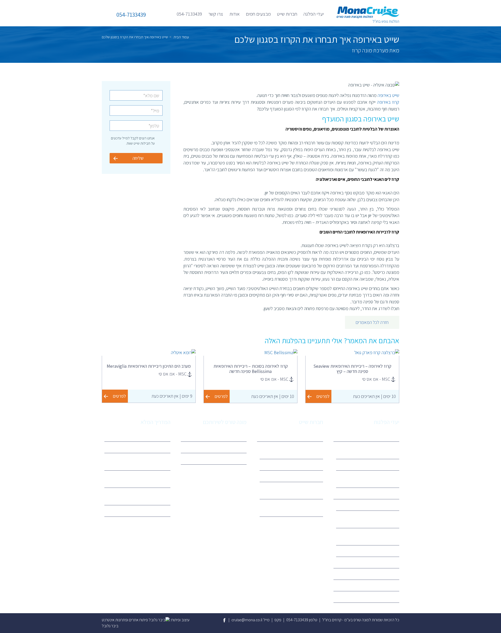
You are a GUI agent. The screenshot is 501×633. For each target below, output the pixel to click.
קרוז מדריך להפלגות (151, 435)
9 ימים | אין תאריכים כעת (172, 396)
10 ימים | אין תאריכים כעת (374, 396)
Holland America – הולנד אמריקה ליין (292, 490)
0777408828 (232, 458)
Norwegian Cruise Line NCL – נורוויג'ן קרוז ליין (295, 507)
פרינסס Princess (306, 476)
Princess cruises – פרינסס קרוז (371, 551)
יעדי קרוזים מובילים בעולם (147, 510)
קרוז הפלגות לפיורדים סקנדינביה (371, 464)
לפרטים (323, 396)
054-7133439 (189, 14)
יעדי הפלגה (313, 14)
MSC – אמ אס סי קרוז (303, 464)
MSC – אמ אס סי (382, 504)
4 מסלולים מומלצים (151, 447)
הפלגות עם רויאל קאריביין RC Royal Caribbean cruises (139, 479)
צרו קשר (215, 14)
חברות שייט (287, 14)
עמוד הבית (181, 36)
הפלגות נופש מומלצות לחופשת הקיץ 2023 (139, 496)
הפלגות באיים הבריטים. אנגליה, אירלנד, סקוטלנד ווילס (371, 479)
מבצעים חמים (258, 14)
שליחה (138, 158)
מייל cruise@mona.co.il (250, 620)
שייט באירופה (388, 95)
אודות (234, 14)
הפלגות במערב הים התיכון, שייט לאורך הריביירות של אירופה (371, 450)
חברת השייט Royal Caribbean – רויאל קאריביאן (370, 519)
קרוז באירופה (388, 102)
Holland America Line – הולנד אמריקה (371, 536)
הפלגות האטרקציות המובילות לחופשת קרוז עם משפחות (137, 461)
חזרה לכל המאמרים (372, 322)
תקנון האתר (234, 447)
